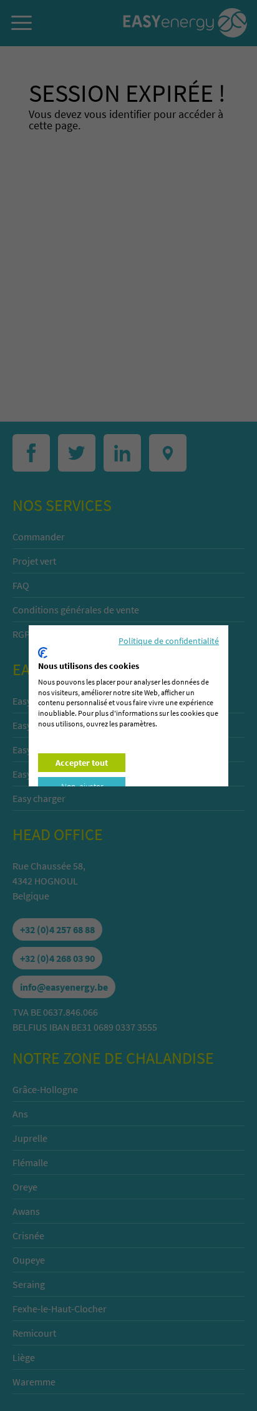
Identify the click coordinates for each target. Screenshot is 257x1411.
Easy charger (38, 798)
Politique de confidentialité (169, 640)
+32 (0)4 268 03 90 (57, 958)
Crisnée (28, 1235)
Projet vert (34, 561)
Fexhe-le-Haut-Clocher (59, 1308)
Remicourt (34, 1333)
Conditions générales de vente (75, 609)
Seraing (28, 1284)
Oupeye (28, 1260)
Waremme (34, 1381)
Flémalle (30, 1162)
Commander (38, 536)
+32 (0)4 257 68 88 (57, 929)
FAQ (20, 585)
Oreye (24, 1187)
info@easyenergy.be (64, 987)
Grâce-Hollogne (45, 1089)
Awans (26, 1211)
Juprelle (29, 1138)
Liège (23, 1357)
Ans (20, 1113)
